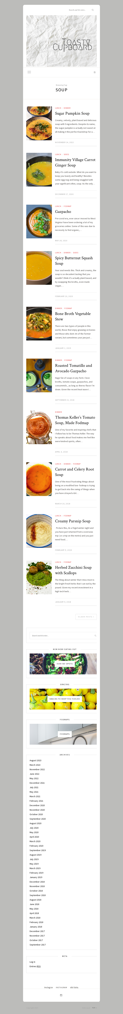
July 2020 (34, 827)
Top (94, 1008)
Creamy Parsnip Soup (72, 521)
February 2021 (36, 800)
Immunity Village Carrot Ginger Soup (75, 162)
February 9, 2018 (63, 550)
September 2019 (38, 850)
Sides (66, 154)
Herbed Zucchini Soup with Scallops (73, 570)
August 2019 (35, 854)
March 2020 (35, 841)
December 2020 (37, 805)
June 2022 (34, 773)
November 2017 (37, 935)
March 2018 (35, 917)
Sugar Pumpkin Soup (72, 113)
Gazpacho (63, 211)
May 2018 (34, 908)
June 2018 (34, 904)
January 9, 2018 (63, 602)
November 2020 (37, 809)
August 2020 (35, 823)
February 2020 (36, 845)
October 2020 (36, 814)
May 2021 (34, 791)
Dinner (67, 108)
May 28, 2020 (61, 240)
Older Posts (85, 617)
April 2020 (34, 836)
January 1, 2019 (63, 348)
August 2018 (35, 899)
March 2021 (35, 796)
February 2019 (36, 872)
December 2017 (37, 931)
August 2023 (35, 760)
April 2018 (34, 913)
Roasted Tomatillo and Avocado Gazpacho (73, 368)
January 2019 (36, 877)
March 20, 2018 (62, 503)
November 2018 (37, 886)
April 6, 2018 (61, 452)
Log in (32, 961)
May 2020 (34, 832)
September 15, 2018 (64, 400)
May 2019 (34, 863)
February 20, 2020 (64, 296)
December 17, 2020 (64, 194)
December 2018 (37, 881)
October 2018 (36, 890)
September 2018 (38, 895)
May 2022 (34, 778)
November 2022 (37, 769)
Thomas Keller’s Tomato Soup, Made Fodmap (75, 420)
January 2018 (36, 926)
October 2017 (36, 940)
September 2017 (38, 944)
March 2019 (35, 868)
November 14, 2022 (64, 142)
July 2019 (34, 859)
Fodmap (67, 206)
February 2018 (36, 922)
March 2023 (35, 764)
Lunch (58, 108)
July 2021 (34, 787)
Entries (35, 966)
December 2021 (37, 782)
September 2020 (38, 818)
